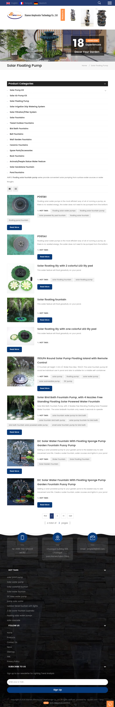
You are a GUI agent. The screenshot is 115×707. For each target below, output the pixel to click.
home (84, 65)
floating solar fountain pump (92, 210)
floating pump (73, 376)
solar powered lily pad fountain (52, 215)
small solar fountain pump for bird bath (69, 425)
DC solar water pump (17, 596)
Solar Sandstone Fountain (22, 167)
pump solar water (15, 601)
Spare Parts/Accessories (21, 150)
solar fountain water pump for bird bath (69, 415)
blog (102, 699)
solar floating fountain (61, 279)
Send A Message (110, 704)
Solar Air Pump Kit (18, 95)
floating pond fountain (18, 220)
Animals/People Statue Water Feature (27, 161)
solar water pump (90, 376)
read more (14, 227)
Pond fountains (17, 172)
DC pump (68, 381)
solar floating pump (84, 279)
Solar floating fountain (51, 300)
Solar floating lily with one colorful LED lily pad (66, 329)
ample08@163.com (96, 549)
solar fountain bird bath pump (52, 420)
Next (66, 26)
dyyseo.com (92, 699)
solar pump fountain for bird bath (83, 420)
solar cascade (13, 620)
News (9, 647)
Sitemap (11, 652)
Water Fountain (58, 459)
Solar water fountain (16, 591)
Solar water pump (15, 582)
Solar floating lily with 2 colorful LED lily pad (65, 266)
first (45, 516)
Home (9, 632)
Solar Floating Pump (19, 101)
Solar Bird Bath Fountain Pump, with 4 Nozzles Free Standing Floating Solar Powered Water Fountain (70, 399)
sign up (57, 690)
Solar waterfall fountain (17, 587)
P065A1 (42, 236)
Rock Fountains (17, 156)
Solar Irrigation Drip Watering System (27, 106)
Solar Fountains (17, 117)
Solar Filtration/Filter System (23, 112)
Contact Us (12, 642)
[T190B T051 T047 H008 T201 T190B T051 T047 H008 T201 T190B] (86, 17)
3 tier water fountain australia (20, 610)
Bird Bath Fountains (19, 128)
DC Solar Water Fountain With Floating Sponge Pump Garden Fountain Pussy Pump (71, 443)
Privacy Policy (13, 661)
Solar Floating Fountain (79, 459)
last (70, 516)
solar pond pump (15, 577)
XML (9, 656)
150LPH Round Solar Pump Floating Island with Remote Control (72, 360)
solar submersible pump (49, 381)
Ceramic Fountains (19, 145)
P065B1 (42, 197)
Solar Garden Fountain (48, 464)
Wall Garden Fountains (21, 139)
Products (11, 637)
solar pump (57, 376)
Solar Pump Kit (17, 90)
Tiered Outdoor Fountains (22, 123)
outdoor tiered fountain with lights (22, 606)
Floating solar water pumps (63, 210)
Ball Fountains (16, 134)
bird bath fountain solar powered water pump (28, 425)
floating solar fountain (79, 215)
